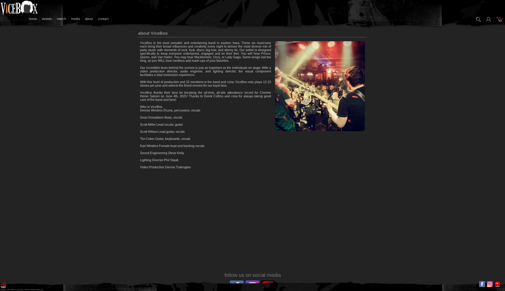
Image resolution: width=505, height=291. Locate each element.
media (75, 19)
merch (61, 19)
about (89, 19)
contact (103, 19)
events (47, 19)
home (33, 19)
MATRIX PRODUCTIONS (32, 290)
